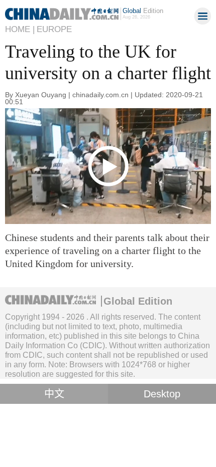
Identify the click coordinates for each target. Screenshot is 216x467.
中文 (54, 393)
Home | (20, 29)
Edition (143, 11)
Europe (54, 29)
